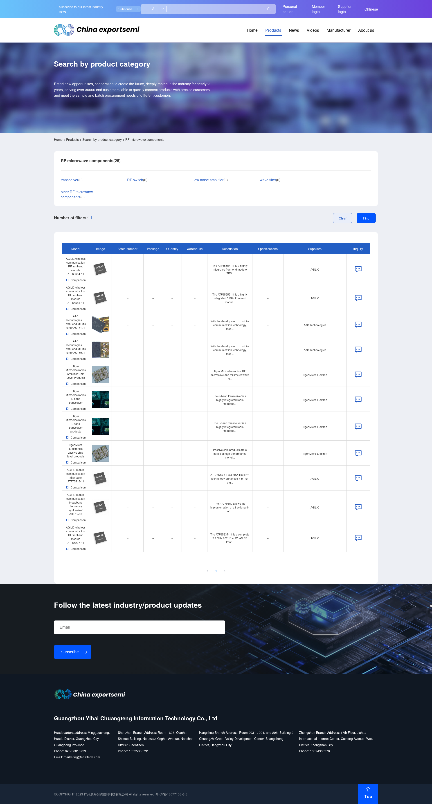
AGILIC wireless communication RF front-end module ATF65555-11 (76, 295)
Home (252, 30)
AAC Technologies (315, 325)
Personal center (290, 9)
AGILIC (314, 269)
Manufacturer (339, 30)
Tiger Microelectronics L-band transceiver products (76, 423)
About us (366, 30)
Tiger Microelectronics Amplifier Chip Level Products (76, 371)
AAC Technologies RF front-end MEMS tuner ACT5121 (75, 321)
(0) (72, 179)
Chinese (371, 9)
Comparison (78, 280)
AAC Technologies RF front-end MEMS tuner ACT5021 (75, 346)
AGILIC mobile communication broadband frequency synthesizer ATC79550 (75, 504)
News (294, 30)
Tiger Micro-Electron (314, 375)
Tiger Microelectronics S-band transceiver (76, 396)
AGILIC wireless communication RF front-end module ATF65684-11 (76, 266)
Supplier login (344, 9)
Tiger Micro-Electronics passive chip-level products (75, 450)
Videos (313, 30)
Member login (318, 9)
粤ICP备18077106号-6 (171, 794)
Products (273, 30)
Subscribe (125, 9)
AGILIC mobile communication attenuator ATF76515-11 (75, 475)
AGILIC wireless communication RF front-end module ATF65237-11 (76, 534)
